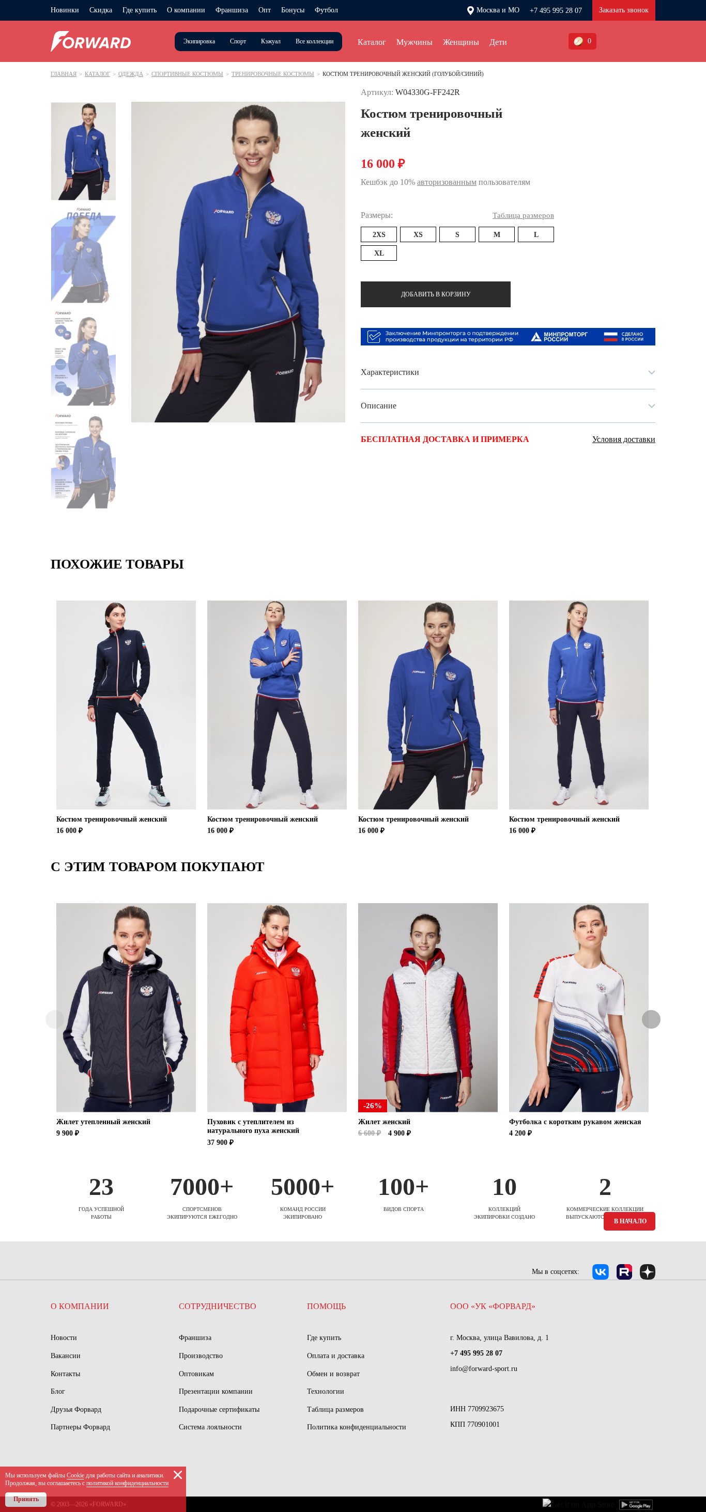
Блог (58, 1391)
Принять (26, 1499)
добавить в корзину (436, 294)
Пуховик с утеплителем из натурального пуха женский (253, 1126)
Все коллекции (314, 41)
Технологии (325, 1391)
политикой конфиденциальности (127, 1483)
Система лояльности (210, 1427)
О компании (186, 10)
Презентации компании (216, 1391)
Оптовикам (196, 1374)
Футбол (326, 10)
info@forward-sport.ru (483, 1369)
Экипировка (199, 41)
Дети (498, 42)
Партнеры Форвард (80, 1427)
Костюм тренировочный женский (111, 819)
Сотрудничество (217, 1306)
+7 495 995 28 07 (556, 10)
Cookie (75, 1475)
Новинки (65, 10)
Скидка (100, 10)
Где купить (139, 10)
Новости (64, 1338)
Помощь (326, 1306)
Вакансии (66, 1356)
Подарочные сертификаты (219, 1409)
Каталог (372, 42)
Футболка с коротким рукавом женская (575, 1122)
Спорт (238, 41)
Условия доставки (623, 439)
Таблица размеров (335, 1409)
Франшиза (232, 10)
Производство (201, 1356)
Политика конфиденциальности (356, 1427)
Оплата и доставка (335, 1356)
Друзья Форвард (76, 1409)
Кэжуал (271, 41)
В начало (630, 1221)
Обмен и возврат (333, 1374)
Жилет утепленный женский (103, 1122)
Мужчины (414, 42)
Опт (264, 10)
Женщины (461, 42)
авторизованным (447, 182)
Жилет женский (384, 1122)
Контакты (65, 1374)
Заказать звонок (624, 10)
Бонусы (292, 10)
